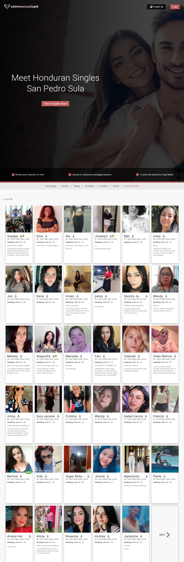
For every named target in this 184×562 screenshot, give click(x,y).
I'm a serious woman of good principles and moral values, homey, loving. (18, 371)
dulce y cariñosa (72, 305)
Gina (39, 236)
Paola (157, 476)
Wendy (158, 296)
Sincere (127, 546)
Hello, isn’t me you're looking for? (48, 546)
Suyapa (12, 236)
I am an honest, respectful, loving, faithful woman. (163, 310)
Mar (127, 236)
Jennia (100, 476)
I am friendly (71, 369)
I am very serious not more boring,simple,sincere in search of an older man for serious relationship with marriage (17, 432)
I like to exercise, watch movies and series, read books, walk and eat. (46, 371)
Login (175, 6)
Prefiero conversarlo (103, 249)
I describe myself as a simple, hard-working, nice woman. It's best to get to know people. (164, 252)
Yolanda (130, 356)
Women (65, 186)
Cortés (116, 186)
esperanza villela (134, 476)
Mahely (12, 356)
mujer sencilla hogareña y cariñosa (19, 425)
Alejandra (43, 356)
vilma (11, 416)
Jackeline (131, 536)
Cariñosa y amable (15, 245)
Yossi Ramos (162, 356)
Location (103, 186)
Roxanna (72, 536)
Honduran (89, 186)
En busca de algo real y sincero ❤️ (48, 365)
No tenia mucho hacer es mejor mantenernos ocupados (77, 245)
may (39, 476)
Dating (77, 186)
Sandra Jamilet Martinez (134, 296)
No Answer (99, 306)
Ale (68, 236)
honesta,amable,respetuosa (135, 485)
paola (99, 296)
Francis (158, 416)
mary (157, 236)
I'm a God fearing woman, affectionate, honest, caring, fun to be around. (47, 551)
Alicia (40, 536)
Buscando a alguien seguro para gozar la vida (48, 245)
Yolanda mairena (131, 365)
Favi (98, 356)
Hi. (96, 245)
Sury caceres (45, 416)
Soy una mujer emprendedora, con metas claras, (19, 365)
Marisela (72, 356)
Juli (10, 296)
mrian (70, 296)
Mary (155, 245)
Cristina (71, 416)
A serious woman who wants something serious (135, 370)
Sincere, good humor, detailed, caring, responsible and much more (135, 311)
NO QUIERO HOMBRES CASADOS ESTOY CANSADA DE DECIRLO (107, 365)
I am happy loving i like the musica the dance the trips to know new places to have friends (77, 312)
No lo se (69, 249)
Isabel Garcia (133, 416)
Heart (126, 549)
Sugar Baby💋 (75, 476)
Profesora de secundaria (134, 305)
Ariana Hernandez (17, 536)
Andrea (100, 536)
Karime (12, 476)
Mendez (69, 365)
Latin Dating (50, 186)
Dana (40, 296)
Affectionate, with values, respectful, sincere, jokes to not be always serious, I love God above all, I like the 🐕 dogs (106, 372)
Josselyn (101, 236)
